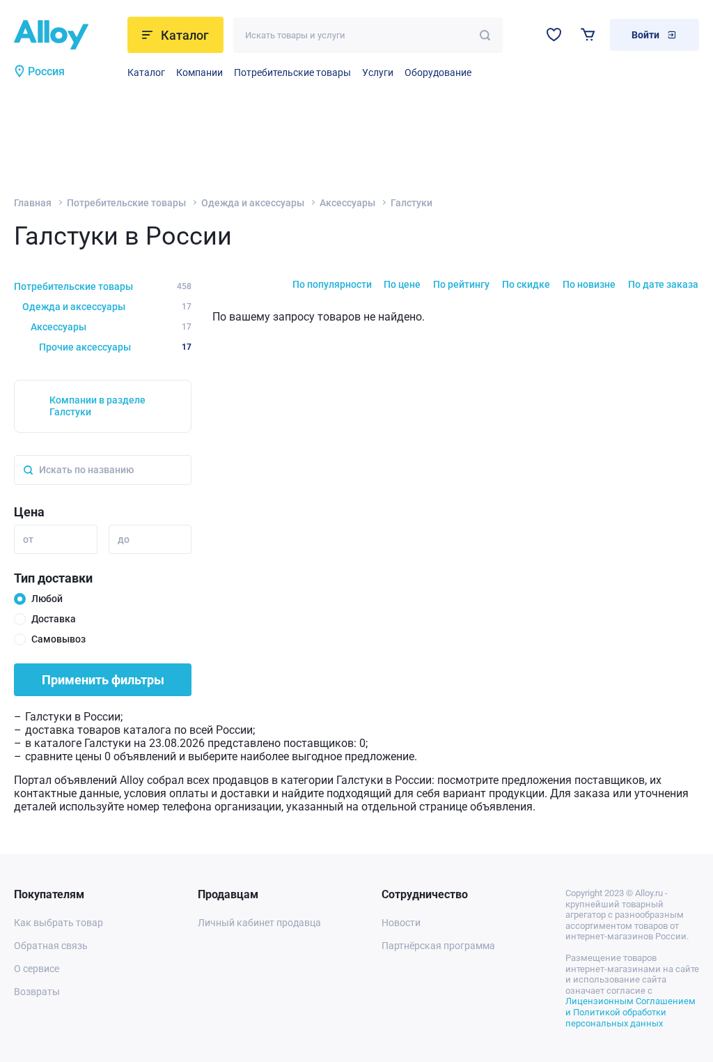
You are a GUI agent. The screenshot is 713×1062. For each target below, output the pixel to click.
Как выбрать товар (58, 922)
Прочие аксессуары (115, 347)
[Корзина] (588, 34)
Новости (401, 922)
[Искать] (485, 35)
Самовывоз (58, 639)
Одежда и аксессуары (252, 202)
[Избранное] (554, 34)
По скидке (526, 284)
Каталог (146, 72)
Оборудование (438, 72)
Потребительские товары (292, 72)
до (124, 539)
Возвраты (37, 991)
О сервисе (36, 968)
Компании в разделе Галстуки (97, 405)
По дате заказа (663, 284)
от (28, 539)
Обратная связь (51, 945)
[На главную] (66, 34)
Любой (47, 598)
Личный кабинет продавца (259, 922)
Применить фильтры (103, 679)
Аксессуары (347, 202)
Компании (199, 72)
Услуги (377, 72)
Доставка (53, 618)
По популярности (332, 284)
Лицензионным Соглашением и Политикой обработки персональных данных (630, 1012)
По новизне (589, 284)
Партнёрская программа (438, 945)
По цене (402, 284)
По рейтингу (461, 284)
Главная (33, 202)
